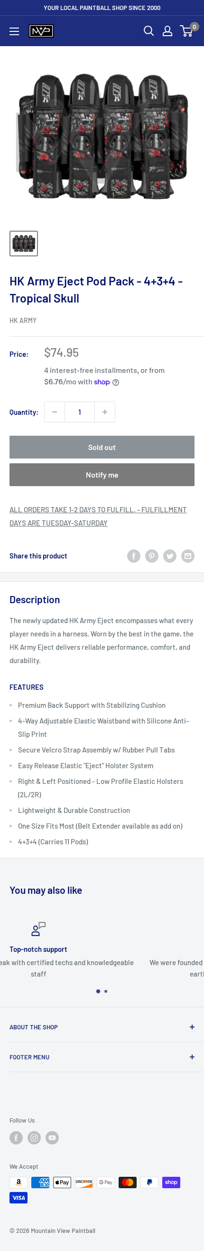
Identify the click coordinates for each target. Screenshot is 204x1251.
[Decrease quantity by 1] (55, 412)
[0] (187, 31)
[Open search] (149, 31)
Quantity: (23, 412)
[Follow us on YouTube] (52, 1137)
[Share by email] (188, 555)
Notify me (102, 474)
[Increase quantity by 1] (105, 412)
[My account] (167, 31)
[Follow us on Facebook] (16, 1137)
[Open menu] (14, 31)
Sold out (102, 446)
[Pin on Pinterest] (151, 555)
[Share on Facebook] (133, 555)
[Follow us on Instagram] (34, 1137)
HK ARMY (23, 320)
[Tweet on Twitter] (169, 555)
